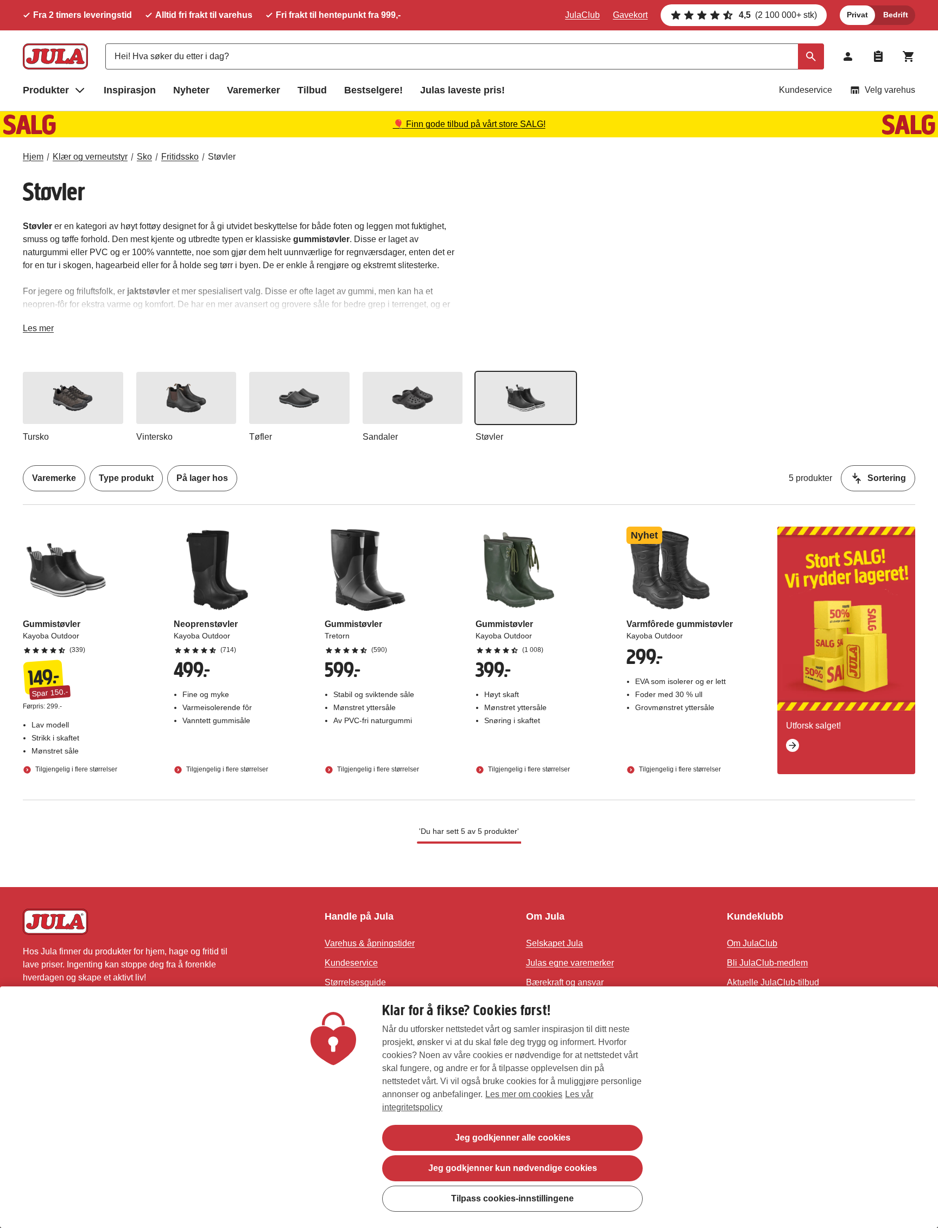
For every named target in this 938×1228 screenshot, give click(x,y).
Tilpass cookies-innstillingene (512, 1198)
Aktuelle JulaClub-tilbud (773, 982)
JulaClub (582, 15)
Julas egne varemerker (570, 962)
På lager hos (202, 478)
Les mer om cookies (523, 1094)
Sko (144, 156)
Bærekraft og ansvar (565, 982)
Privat (857, 14)
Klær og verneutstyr (90, 156)
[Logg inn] (848, 56)
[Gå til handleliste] (878, 56)
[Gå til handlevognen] (909, 56)
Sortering (886, 478)
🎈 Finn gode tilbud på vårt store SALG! (469, 124)
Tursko (36, 436)
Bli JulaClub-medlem (767, 962)
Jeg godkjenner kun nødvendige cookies (512, 1168)
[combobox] (464, 56)
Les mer (38, 330)
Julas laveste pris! (462, 90)
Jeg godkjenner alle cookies (513, 1137)
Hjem (33, 156)
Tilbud (312, 90)
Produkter (46, 90)
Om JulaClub (752, 943)
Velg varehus (890, 89)
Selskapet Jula (554, 943)
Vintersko (154, 436)
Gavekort (630, 15)
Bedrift (895, 14)
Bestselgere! (373, 90)
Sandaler (380, 436)
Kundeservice (805, 89)
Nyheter (191, 90)
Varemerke (54, 478)
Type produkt (126, 478)
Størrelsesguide (355, 982)
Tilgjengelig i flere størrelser (75, 769)
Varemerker (253, 90)
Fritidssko (180, 156)
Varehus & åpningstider (370, 943)
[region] (469, 1107)
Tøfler (260, 436)
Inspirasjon (130, 90)
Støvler (222, 156)
